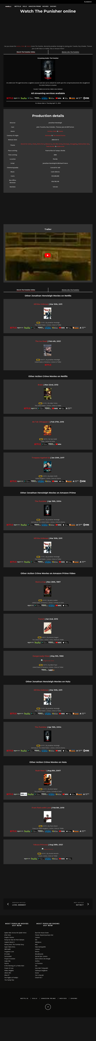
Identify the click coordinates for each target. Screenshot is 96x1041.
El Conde (7, 954)
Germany (48, 135)
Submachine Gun (83, 144)
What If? (6, 975)
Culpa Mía (7, 961)
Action (18, 46)
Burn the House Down (42, 933)
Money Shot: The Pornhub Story (14, 944)
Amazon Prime (35, 6)
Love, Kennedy (19, 905)
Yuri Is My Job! (39, 975)
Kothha (37, 961)
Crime (23, 46)
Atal (36, 944)
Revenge (66, 144)
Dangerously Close (41, 656)
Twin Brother (50, 146)
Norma (6, 963)
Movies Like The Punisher (70, 52)
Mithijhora (38, 942)
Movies (45, 6)
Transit (41, 619)
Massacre (48, 144)
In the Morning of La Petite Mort (14, 966)
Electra (37, 951)
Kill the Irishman (41, 304)
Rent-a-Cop (40, 582)
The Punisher (41, 501)
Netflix (18, 6)
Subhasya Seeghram (41, 970)
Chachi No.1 (38, 977)
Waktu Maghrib (9, 970)
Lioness (37, 937)
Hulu (25, 6)
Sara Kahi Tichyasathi (41, 968)
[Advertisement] (48, 29)
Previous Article (18, 902)
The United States (59, 135)
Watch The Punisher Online (26, 52)
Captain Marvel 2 (9, 942)
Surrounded (7, 956)
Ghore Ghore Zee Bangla (42, 959)
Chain (34, 144)
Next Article (79, 902)
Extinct (80, 905)
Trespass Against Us (41, 458)
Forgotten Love (9, 951)
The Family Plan (9, 980)
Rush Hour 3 (40, 771)
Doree (37, 973)
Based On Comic (26, 144)
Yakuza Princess (40, 845)
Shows (53, 6)
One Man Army (58, 144)
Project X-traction (9, 959)
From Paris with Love (41, 808)
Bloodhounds (39, 954)
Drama (28, 46)
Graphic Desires (9, 937)
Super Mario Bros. (9, 947)
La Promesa (38, 963)
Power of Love (8, 968)
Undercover (60, 146)
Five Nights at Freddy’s (11, 977)
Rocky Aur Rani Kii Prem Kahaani (14, 940)
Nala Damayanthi (40, 947)
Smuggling (73, 144)
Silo (36, 940)
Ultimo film (7, 973)
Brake (40, 385)
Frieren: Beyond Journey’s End (44, 935)
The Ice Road (41, 341)
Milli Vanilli (7, 949)
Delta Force (41, 144)
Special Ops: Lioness (41, 956)
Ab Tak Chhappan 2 (40, 422)
